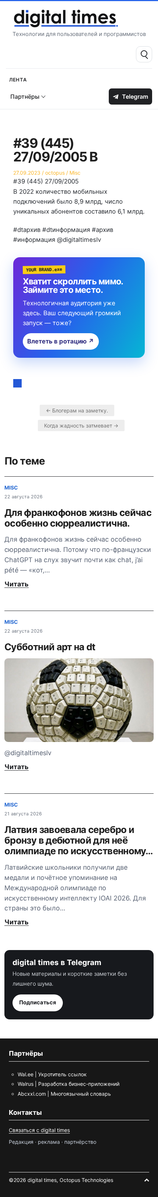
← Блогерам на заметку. (77, 410)
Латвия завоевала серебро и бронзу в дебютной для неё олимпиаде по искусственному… (78, 840)
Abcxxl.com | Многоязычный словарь (64, 1094)
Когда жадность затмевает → (81, 425)
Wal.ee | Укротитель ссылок (52, 1074)
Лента (18, 79)
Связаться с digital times (39, 1130)
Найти (144, 54)
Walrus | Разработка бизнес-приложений (68, 1084)
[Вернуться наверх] (146, 1180)
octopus (55, 173)
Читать (16, 584)
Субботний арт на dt (50, 646)
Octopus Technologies (86, 1180)
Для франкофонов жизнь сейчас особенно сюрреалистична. (77, 518)
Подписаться (37, 1002)
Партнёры (24, 96)
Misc (74, 173)
